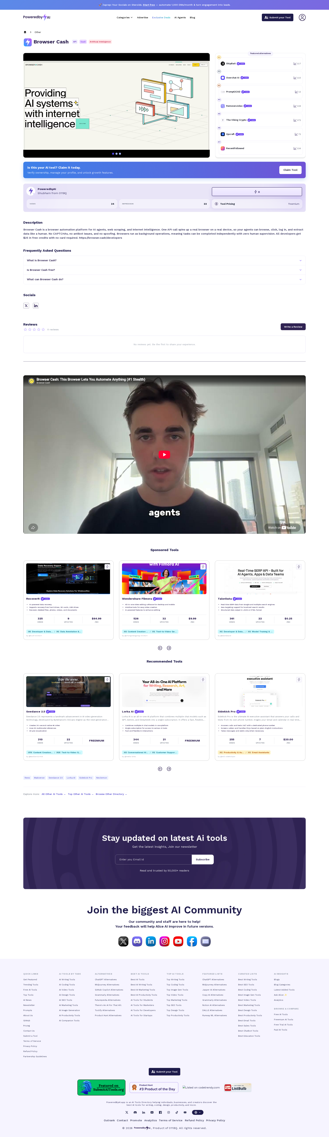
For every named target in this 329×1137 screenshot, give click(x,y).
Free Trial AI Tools (283, 1024)
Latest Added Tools (284, 990)
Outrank (109, 1120)
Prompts (27, 1010)
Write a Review (293, 326)
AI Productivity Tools (69, 1015)
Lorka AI (71, 778)
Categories (123, 17)
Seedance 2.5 (56, 778)
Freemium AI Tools (283, 1019)
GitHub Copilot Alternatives (109, 990)
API (74, 42)
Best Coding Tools (247, 990)
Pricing (26, 1025)
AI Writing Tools (67, 979)
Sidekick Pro (85, 778)
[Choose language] (198, 1112)
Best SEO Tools (246, 984)
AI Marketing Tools (68, 1005)
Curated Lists (247, 974)
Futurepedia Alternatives (107, 1000)
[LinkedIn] (143, 1112)
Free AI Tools (30, 990)
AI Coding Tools (67, 984)
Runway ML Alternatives (214, 1015)
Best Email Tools (246, 1020)
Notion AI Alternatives (213, 1005)
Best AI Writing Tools (141, 984)
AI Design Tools (67, 995)
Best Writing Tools (247, 979)
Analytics (278, 1000)
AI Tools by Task (70, 974)
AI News (27, 1000)
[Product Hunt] (154, 1087)
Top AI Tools (175, 974)
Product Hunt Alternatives (108, 1015)
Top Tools (28, 995)
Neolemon (101, 778)
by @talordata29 (128, 636)
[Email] (152, 1112)
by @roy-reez (31, 756)
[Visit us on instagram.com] (164, 941)
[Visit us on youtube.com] (178, 941)
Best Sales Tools (247, 1025)
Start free (149, 4)
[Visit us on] (205, 941)
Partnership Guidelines (35, 1056)
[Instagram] (168, 1112)
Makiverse (39, 778)
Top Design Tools (175, 1010)
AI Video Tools (66, 990)
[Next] (169, 648)
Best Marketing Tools (249, 1005)
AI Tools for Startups (141, 1015)
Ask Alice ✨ (280, 995)
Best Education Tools (249, 1036)
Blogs (277, 979)
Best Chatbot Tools (248, 1031)
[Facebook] (160, 1112)
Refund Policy (30, 1051)
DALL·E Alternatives (212, 1010)
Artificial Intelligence (100, 42)
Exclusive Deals (161, 17)
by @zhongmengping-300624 (39, 636)
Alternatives (103, 974)
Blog (192, 17)
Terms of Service (32, 1041)
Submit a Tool (30, 1036)
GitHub (26, 1020)
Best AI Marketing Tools (143, 990)
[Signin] (302, 17)
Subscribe (203, 859)
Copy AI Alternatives (212, 995)
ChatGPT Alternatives (106, 979)
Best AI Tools (137, 979)
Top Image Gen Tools (177, 990)
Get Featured (30, 979)
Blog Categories (282, 984)
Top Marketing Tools (177, 1000)
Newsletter (29, 1005)
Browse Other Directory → (111, 794)
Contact (122, 1120)
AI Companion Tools (69, 1020)
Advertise (142, 17)
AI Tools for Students (142, 1000)
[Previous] (160, 648)
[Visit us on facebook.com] (192, 941)
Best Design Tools (247, 1010)
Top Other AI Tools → (81, 794)
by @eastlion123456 (226, 756)
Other (38, 32)
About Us (28, 1015)
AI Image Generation (69, 1010)
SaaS (83, 42)
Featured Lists (212, 974)
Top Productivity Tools (178, 1015)
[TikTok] (176, 1112)
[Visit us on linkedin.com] (151, 941)
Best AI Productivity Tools (144, 995)
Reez (27, 778)
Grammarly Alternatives (107, 995)
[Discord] (135, 1112)
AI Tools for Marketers (142, 1005)
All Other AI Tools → (54, 794)
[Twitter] (126, 1112)
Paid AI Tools (280, 1030)
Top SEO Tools (174, 1005)
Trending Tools (30, 984)
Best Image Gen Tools (249, 995)
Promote (136, 1120)
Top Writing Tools (175, 979)
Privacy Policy (30, 1046)
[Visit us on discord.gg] (137, 941)
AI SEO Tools (65, 1000)
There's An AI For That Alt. (108, 1005)
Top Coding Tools (175, 984)
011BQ (173, 1128)
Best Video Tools (247, 1000)
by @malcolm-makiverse (132, 756)
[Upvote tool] (107, 567)
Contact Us (29, 1031)
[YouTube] (185, 1112)
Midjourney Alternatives (107, 984)
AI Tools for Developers (143, 1010)
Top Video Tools (175, 995)
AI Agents (180, 17)
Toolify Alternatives (105, 1010)
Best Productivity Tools (250, 1015)
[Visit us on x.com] (123, 941)
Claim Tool (290, 169)
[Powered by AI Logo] (36, 17)
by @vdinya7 (223, 636)
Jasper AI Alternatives (213, 990)
